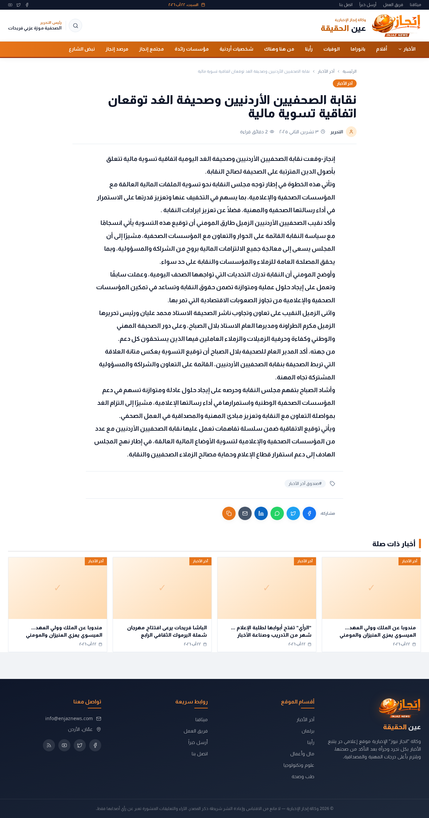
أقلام (381, 49)
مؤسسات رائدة (192, 49)
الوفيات (331, 49)
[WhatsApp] (277, 513)
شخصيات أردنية (236, 49)
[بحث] (75, 25)
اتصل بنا (346, 4)
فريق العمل (393, 4)
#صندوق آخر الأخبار (305, 483)
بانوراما (358, 49)
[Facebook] (27, 5)
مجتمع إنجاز (151, 49)
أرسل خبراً (367, 4)
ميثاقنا (415, 4)
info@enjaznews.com (69, 718)
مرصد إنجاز (117, 49)
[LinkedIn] (261, 513)
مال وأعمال (302, 753)
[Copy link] (229, 513)
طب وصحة (303, 776)
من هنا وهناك (279, 49)
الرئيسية (350, 71)
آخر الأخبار (326, 71)
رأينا (309, 49)
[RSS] (49, 745)
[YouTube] (10, 5)
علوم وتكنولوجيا (299, 765)
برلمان (308, 731)
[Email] (245, 513)
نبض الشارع (82, 49)
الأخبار (410, 49)
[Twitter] (18, 5)
